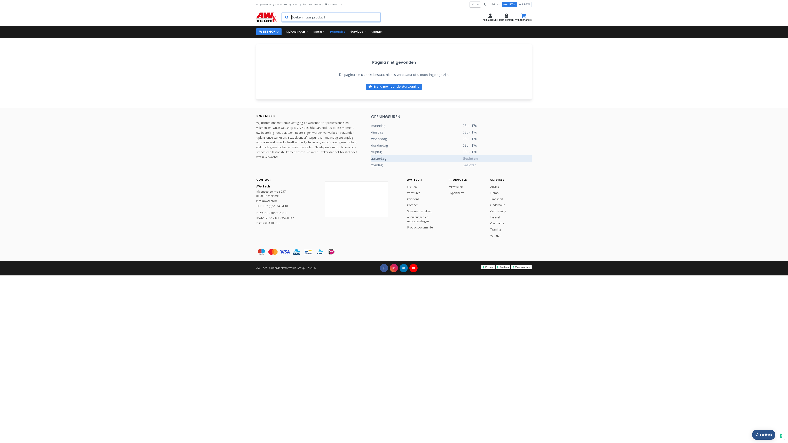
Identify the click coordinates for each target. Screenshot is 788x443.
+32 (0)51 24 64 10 (313, 4)
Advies (494, 187)
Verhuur (495, 235)
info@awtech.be (335, 4)
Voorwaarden (522, 267)
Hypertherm (456, 193)
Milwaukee (456, 187)
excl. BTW (509, 4)
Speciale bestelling (419, 211)
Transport (496, 199)
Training (495, 229)
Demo (494, 193)
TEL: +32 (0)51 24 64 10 (272, 206)
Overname (497, 223)
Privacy (489, 267)
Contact (412, 205)
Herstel (495, 217)
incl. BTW (524, 4)
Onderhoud (497, 205)
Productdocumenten (420, 227)
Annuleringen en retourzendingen (418, 219)
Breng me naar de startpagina (396, 86)
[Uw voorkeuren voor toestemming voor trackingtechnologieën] (781, 436)
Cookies (504, 267)
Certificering (498, 211)
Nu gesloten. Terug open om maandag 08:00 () (277, 4)
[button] (490, 17)
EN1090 (412, 187)
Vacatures (413, 193)
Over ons (413, 199)
